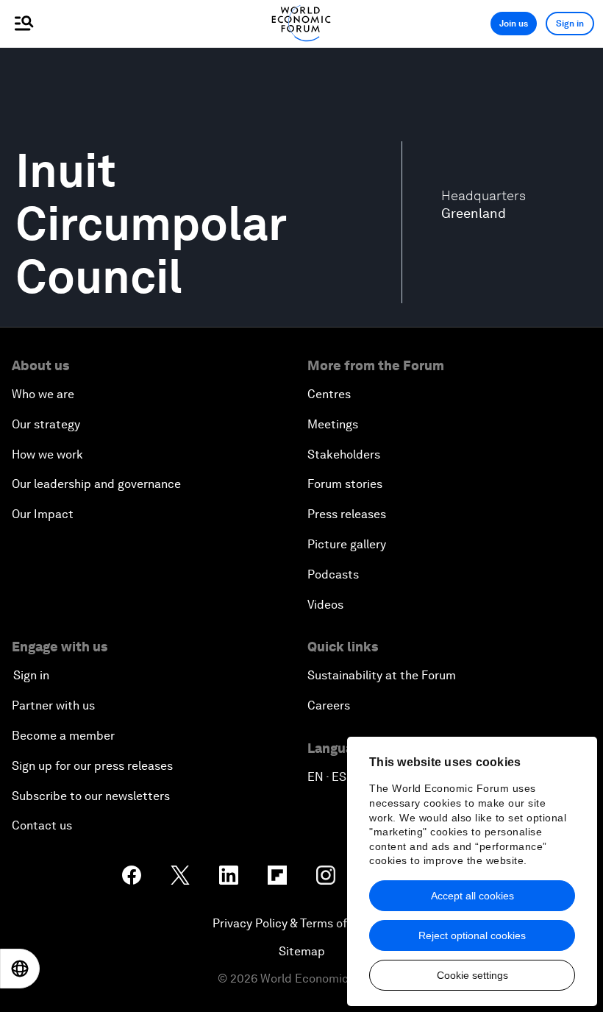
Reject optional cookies (472, 935)
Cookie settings (472, 975)
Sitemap (302, 951)
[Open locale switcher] (20, 968)
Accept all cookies (472, 896)
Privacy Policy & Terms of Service (301, 923)
